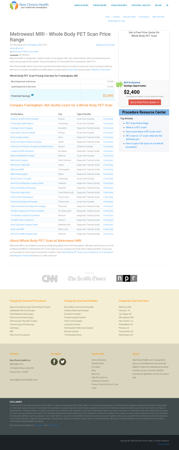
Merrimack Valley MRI (20, 165)
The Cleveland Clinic (73, 335)
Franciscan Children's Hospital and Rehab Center (32, 146)
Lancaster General (72, 324)
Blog (158, 5)
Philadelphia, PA (126, 324)
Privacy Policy (98, 384)
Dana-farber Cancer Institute (23, 133)
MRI (11, 331)
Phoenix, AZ (124, 328)
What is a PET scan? (136, 127)
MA (39, 45)
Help (94, 377)
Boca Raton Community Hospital (78, 307)
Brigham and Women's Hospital (24, 119)
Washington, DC (126, 335)
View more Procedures (20, 335)
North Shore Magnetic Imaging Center (27, 183)
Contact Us (102, 377)
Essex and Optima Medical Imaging (26, 142)
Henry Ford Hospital (73, 321)
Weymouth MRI (17, 229)
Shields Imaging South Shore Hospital (27, 211)
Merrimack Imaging (19, 160)
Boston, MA (72, 70)
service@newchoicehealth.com (23, 380)
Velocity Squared (163, 444)
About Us (96, 374)
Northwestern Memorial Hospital (78, 328)
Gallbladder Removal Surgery (22, 310)
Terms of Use (112, 384)
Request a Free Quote (105, 45)
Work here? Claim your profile (25, 51)
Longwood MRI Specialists (22, 151)
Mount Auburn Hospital (21, 179)
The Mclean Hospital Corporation (25, 215)
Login (94, 388)
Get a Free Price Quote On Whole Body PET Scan (144, 34)
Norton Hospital (71, 331)
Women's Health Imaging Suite (24, 234)
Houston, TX (124, 310)
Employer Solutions (100, 381)
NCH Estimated (132, 82)
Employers (82, 5)
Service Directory (99, 360)
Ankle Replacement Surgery (22, 314)
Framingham (31, 45)
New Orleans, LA (126, 321)
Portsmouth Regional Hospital (24, 202)
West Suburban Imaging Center (24, 225)
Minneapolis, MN (126, 317)
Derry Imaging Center (20, 137)
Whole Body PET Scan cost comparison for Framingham (88, 252)
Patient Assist (141, 5)
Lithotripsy (14, 328)
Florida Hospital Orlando (75, 317)
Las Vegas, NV (125, 314)
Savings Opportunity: (135, 86)
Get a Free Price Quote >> (144, 102)
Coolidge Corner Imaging (21, 128)
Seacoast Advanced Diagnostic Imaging (28, 206)
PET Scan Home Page (137, 123)
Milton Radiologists (19, 174)
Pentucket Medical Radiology (23, 188)
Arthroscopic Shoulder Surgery (23, 321)
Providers (100, 5)
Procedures (119, 5)
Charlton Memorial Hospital (76, 310)
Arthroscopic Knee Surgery (22, 317)
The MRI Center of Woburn (22, 220)
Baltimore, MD (125, 307)
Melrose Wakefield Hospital (22, 156)
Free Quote (108, 119)
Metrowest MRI (27, 34)
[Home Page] (29, 5)
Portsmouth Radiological (22, 197)
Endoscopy (29, 324)
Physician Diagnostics (20, 192)
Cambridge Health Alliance (22, 123)
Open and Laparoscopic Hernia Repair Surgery (30, 307)
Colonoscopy (16, 324)
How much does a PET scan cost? (143, 131)
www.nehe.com (16, 48)
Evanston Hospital (72, 314)
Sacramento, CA (126, 331)
